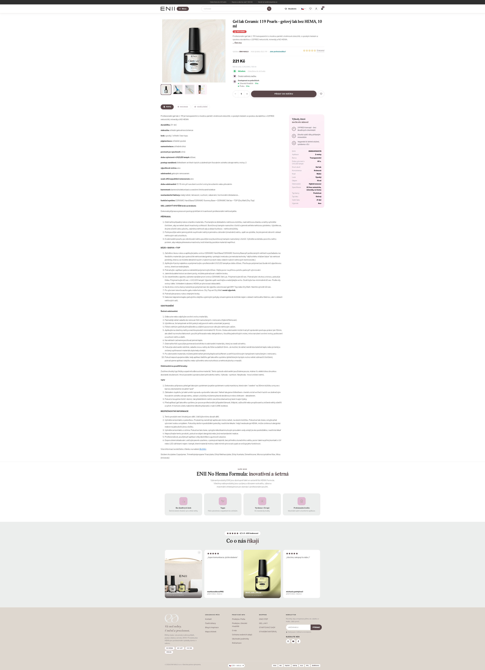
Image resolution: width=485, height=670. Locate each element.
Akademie (292, 9)
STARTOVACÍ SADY (267, 627)
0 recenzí (320, 50)
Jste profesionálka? (278, 52)
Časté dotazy (210, 623)
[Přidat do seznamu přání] (321, 94)
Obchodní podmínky (240, 639)
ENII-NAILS (243, 52)
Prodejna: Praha (238, 619)
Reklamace (236, 643)
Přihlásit (316, 627)
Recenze (184, 107)
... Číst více (237, 43)
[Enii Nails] (168, 8)
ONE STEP (263, 619)
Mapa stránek (210, 632)
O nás (234, 630)
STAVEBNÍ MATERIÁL (268, 632)
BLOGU (203, 449)
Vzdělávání (202, 107)
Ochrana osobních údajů (242, 635)
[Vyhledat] (269, 9)
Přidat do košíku (283, 94)
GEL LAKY (263, 623)
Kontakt (208, 619)
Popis (168, 107)
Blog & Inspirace (212, 627)
